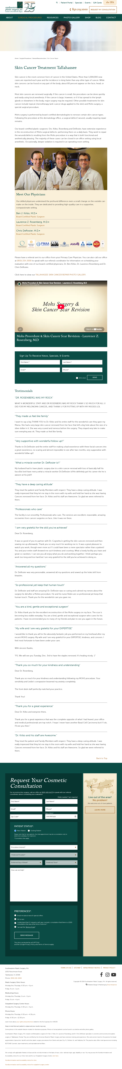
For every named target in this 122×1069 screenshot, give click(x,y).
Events (88, 3)
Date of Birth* (49, 813)
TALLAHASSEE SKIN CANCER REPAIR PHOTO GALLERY (60, 274)
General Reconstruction (39, 58)
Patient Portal (66, 3)
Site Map (77, 968)
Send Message (26, 935)
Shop (88, 17)
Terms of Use (66, 968)
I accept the (21, 927)
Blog (98, 17)
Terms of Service (44, 944)
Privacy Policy (30, 944)
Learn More (100, 810)
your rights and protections (25, 1022)
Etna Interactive (112, 985)
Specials (78, 3)
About (9, 17)
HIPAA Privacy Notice (91, 968)
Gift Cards (97, 3)
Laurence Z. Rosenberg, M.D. (32, 221)
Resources (53, 17)
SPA (112, 2)
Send (95, 377)
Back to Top (101, 758)
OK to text (82, 378)
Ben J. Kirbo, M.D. (26, 213)
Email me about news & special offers (30, 915)
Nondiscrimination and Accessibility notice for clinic (21, 1060)
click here (55, 1056)
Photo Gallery (72, 17)
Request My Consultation (103, 10)
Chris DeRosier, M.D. (27, 230)
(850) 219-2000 (16, 978)
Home (16, 58)
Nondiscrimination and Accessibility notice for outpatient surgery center (27, 1064)
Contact (111, 17)
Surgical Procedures (30, 17)
